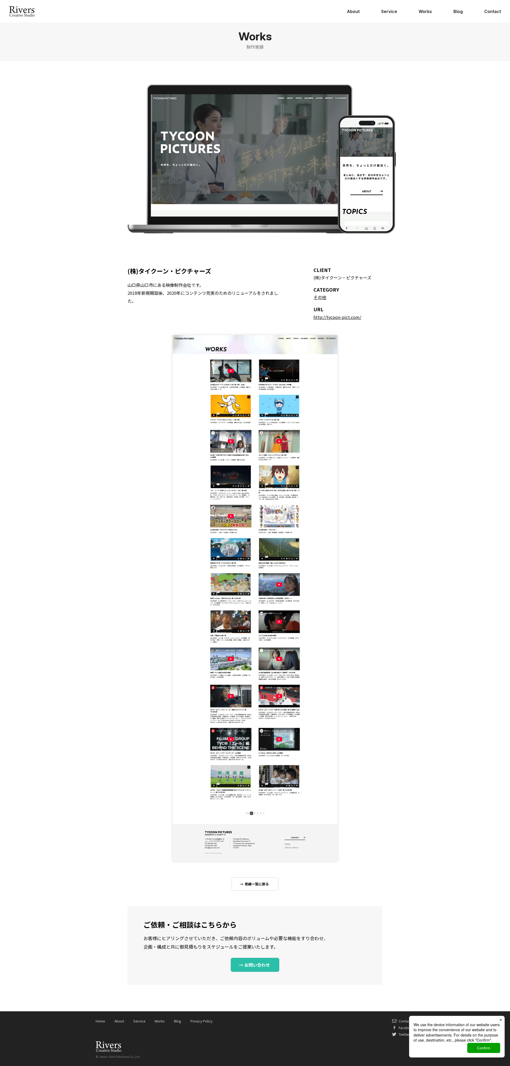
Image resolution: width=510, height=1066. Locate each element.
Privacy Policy (201, 1021)
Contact (492, 11)
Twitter (404, 1034)
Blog (458, 11)
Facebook (406, 1027)
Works (425, 11)
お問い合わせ (257, 965)
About (353, 11)
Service (389, 11)
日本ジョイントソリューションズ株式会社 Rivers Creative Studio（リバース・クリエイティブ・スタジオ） (22, 11)
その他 (319, 297)
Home (100, 1021)
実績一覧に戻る (257, 883)
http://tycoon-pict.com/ (337, 317)
